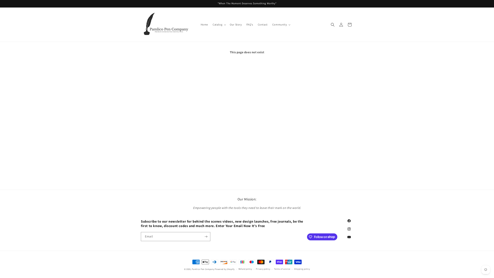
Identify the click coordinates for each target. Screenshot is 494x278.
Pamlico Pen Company (203, 269)
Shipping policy (302, 269)
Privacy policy (263, 269)
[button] (219, 24)
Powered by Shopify (225, 269)
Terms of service (282, 269)
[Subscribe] (206, 236)
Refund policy (245, 269)
